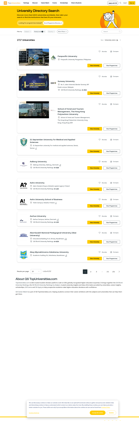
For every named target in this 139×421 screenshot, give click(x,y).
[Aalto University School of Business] (23, 202)
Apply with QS (113, 3)
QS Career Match (22, 292)
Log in (125, 3)
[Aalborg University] (23, 164)
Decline (111, 413)
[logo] (12, 3)
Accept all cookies (97, 413)
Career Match (45, 3)
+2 (60, 165)
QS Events (28, 287)
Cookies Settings (34, 413)
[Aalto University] (23, 185)
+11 (65, 239)
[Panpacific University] (53, 58)
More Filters (62, 31)
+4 (58, 219)
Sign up (132, 3)
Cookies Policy (105, 407)
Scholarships (64, 3)
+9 (66, 255)
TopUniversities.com (22, 283)
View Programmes (111, 65)
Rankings (26, 3)
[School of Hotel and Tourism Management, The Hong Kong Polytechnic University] (53, 110)
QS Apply (38, 287)
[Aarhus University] (23, 219)
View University (94, 65)
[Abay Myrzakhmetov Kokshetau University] (23, 255)
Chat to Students (76, 3)
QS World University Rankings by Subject (46, 285)
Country (50, 31)
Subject (27, 31)
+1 (36, 148)
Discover (35, 3)
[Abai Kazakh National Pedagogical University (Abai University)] (23, 235)
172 (113, 272)
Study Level (38, 31)
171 (108, 272)
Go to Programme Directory (52, 23)
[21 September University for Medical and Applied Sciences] (23, 142)
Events (55, 3)
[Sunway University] (53, 83)
